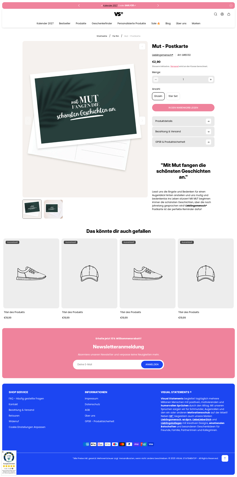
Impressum (91, 398)
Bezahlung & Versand (21, 410)
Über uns (90, 415)
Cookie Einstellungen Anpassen (27, 427)
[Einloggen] (222, 14)
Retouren (14, 415)
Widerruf (14, 421)
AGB (87, 410)
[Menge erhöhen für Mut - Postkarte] (210, 79)
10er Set (173, 96)
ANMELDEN (152, 364)
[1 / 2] (32, 209)
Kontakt (13, 404)
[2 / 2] (53, 209)
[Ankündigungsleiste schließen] (231, 5)
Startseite (102, 36)
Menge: (156, 72)
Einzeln (158, 96)
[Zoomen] (142, 46)
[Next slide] (158, 5)
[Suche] (216, 14)
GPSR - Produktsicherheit (99, 421)
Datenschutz (92, 404)
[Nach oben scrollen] (225, 458)
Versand (174, 66)
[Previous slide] (79, 5)
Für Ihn (116, 36)
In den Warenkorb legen (183, 107)
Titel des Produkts (14, 312)
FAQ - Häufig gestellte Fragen (26, 398)
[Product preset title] (31, 273)
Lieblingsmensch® (162, 55)
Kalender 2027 (110, 5)
